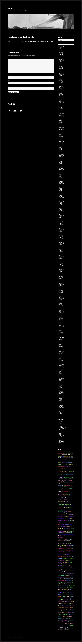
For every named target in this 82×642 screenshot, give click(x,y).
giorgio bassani (60, 494)
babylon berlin (62, 461)
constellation (61, 477)
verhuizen (59, 590)
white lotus (68, 623)
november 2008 (61, 295)
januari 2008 (61, 306)
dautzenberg (71, 478)
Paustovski (64, 545)
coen (58, 475)
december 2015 (61, 196)
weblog (65, 592)
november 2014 (61, 211)
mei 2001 (60, 400)
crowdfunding (60, 478)
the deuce (64, 572)
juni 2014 (60, 217)
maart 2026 (61, 52)
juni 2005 (60, 343)
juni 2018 (60, 161)
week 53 (61, 620)
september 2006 (61, 325)
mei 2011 (60, 259)
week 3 (59, 594)
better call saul (62, 464)
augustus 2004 (61, 354)
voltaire (67, 590)
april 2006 (60, 331)
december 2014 (61, 210)
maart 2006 (61, 332)
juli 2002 (60, 384)
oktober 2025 (61, 58)
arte (61, 459)
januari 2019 (61, 153)
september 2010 (61, 269)
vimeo (65, 590)
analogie (62, 456)
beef (62, 462)
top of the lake (61, 585)
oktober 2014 (61, 212)
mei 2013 (60, 232)
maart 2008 (61, 304)
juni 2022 (60, 105)
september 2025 (61, 59)
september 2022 (61, 101)
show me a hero (67, 556)
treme (66, 585)
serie (68, 554)
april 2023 (60, 93)
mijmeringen (60, 532)
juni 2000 (60, 413)
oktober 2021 (61, 114)
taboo (71, 562)
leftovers (65, 520)
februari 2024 (61, 81)
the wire (68, 580)
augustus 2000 (61, 411)
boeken (67, 469)
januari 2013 (61, 237)
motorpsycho (69, 532)
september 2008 (61, 297)
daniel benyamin (66, 478)
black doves (70, 464)
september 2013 (61, 228)
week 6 (72, 594)
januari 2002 (61, 391)
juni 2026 (60, 48)
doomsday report (70, 483)
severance (60, 556)
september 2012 (61, 242)
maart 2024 (61, 80)
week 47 (64, 616)
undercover (60, 589)
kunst (64, 516)
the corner (69, 570)
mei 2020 (60, 134)
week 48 (69, 616)
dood (66, 483)
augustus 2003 (61, 368)
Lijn (59, 430)
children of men (70, 473)
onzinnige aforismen (61, 541)
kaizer (70, 511)
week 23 (66, 603)
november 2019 (61, 141)
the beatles (68, 567)
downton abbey (68, 485)
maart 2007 (61, 318)
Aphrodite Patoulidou (66, 457)
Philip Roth (70, 545)
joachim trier (65, 508)
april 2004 (60, 359)
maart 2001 (61, 402)
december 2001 (61, 392)
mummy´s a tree (68, 535)
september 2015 (61, 200)
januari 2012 (61, 250)
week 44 (66, 614)
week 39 (60, 612)
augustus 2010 (61, 270)
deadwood (64, 482)
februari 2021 (61, 123)
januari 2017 (61, 181)
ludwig (71, 524)
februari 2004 (61, 361)
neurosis (64, 537)
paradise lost (65, 543)
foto (60, 491)
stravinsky (60, 562)
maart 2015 (61, 207)
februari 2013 (61, 236)
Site (8, 86)
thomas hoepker (64, 583)
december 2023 (61, 83)
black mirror (61, 466)
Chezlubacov (61, 423)
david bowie (60, 480)
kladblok (70, 513)
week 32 (60, 609)
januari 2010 (61, 278)
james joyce (66, 505)
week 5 (67, 594)
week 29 (61, 607)
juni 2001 (60, 399)
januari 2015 (61, 209)
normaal (64, 539)
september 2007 (61, 311)
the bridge (63, 570)
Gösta (69, 494)
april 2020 (60, 135)
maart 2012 (61, 248)
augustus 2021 (61, 116)
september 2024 (61, 73)
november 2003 (61, 365)
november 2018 (61, 155)
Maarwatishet (61, 432)
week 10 (72, 596)
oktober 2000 (61, 408)
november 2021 (61, 113)
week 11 (60, 598)
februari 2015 (61, 208)
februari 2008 (61, 305)
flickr (59, 491)
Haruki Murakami (65, 495)
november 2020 (61, 127)
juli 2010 (60, 271)
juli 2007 (60, 313)
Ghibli (71, 492)
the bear (63, 568)
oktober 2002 (61, 380)
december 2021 (61, 112)
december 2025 (61, 55)
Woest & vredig (61, 442)
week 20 (69, 601)
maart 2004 (61, 360)
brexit (67, 471)
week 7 (60, 596)
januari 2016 (61, 195)
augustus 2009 (61, 284)
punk (65, 546)
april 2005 (60, 345)
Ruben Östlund (63, 550)
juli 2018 (60, 160)
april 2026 (60, 51)
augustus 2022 (61, 102)
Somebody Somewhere (68, 558)
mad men (61, 528)
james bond (62, 505)
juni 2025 (60, 62)
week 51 (69, 618)
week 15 (61, 600)
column (67, 475)
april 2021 (60, 121)
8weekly (60, 421)
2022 (64, 451)
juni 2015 (60, 203)
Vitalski (60, 440)
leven (68, 522)
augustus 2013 (61, 229)
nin (71, 537)
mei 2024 (60, 78)
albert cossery (61, 453)
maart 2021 (61, 122)
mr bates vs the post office (69, 534)
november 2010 (61, 266)
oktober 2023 (61, 86)
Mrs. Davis (60, 535)
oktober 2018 (61, 156)
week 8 (64, 596)
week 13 (68, 598)
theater (59, 568)
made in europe (69, 526)
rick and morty (68, 548)
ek (66, 486)
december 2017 (61, 168)
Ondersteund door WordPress (16, 637)
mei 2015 (60, 204)
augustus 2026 (61, 46)
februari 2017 (61, 180)
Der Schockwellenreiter (63, 427)
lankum (71, 518)
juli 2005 (60, 341)
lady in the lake (66, 518)
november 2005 (61, 337)
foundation (64, 491)
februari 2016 (61, 194)
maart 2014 (61, 221)
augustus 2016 (61, 187)
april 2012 (60, 246)
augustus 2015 (61, 201)
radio (67, 546)
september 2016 (61, 185)
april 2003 (60, 373)
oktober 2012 (61, 241)
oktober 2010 (61, 268)
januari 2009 (61, 292)
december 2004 (61, 350)
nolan (62, 539)
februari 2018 (61, 166)
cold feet (64, 475)
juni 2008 (60, 300)
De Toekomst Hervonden (63, 425)
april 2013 (60, 234)
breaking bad (62, 471)
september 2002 (61, 381)
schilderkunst (64, 551)
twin (62, 587)
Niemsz (9, 41)
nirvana (59, 539)
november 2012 (61, 239)
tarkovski (60, 563)
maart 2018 (61, 164)
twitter (71, 587)
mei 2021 (60, 120)
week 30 (66, 607)
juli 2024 (60, 75)
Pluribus (62, 546)
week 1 (68, 592)
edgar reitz (63, 486)
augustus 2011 (61, 256)
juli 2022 (60, 103)
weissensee (65, 620)
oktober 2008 (61, 296)
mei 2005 (60, 344)
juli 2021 (60, 117)
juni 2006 (60, 329)
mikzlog (60, 433)
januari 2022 (61, 110)
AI (58, 453)
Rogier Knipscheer (62, 436)
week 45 (71, 614)
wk (66, 625)
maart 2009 (61, 290)
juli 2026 (60, 47)
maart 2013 (61, 235)
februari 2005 (61, 347)
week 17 (70, 599)
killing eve (66, 513)
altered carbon (66, 454)
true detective (71, 585)
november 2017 (61, 169)
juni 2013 (60, 231)
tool (58, 585)
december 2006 (61, 322)
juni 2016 (60, 189)
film (71, 489)
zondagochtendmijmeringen (63, 629)
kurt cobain (67, 516)
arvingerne (65, 459)
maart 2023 (61, 94)
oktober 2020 (61, 128)
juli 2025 (60, 61)
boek (64, 469)
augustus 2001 (61, 397)
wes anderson (62, 621)
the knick (60, 575)
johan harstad (70, 508)
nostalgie (68, 539)
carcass (70, 471)
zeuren (59, 628)
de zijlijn (60, 426)
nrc (71, 539)
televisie (60, 566)
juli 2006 (60, 327)
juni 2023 (60, 90)
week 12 (64, 598)
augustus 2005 (61, 340)
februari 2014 (61, 222)
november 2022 (61, 99)
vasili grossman (66, 589)
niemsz (10, 8)
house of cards (66, 501)
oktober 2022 (61, 100)
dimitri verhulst (60, 483)
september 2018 (61, 157)
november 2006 (61, 323)
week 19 (64, 601)
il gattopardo (60, 504)
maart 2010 (61, 276)
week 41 (69, 612)
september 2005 (61, 339)
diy (64, 483)
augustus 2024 (61, 74)
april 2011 (60, 261)
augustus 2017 (61, 173)
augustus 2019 (61, 144)
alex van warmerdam (67, 453)
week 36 (61, 611)
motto (59, 534)
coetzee (61, 475)
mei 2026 (60, 49)
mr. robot (62, 534)
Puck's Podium (61, 435)
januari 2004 (61, 363)
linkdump (63, 524)
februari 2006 (61, 333)
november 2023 (61, 85)
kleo (73, 513)
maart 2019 (61, 150)
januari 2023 (61, 96)
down (63, 485)
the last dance (66, 575)
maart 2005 (61, 346)
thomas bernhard (67, 582)
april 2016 (60, 191)
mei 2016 (60, 190)
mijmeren (72, 531)
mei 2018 (60, 162)
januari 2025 (61, 68)
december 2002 (61, 378)
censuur (72, 471)
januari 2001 (61, 405)
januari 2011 (61, 264)
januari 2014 (61, 223)
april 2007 (60, 317)
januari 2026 (61, 54)
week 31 (71, 607)
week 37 (66, 611)
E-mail (9, 80)
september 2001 (61, 395)
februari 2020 (61, 137)
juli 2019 (60, 146)
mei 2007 (60, 316)
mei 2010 (60, 273)
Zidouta (60, 443)
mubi (64, 535)
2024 (68, 451)
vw (63, 592)
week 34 (69, 609)
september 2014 (61, 214)
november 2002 (61, 379)
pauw (67, 545)
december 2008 (61, 293)
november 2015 (61, 197)
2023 (66, 451)
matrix (69, 528)
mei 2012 (60, 245)
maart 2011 (60, 262)
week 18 (60, 601)
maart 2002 (61, 388)
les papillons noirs (62, 522)
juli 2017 (60, 174)
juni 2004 (60, 357)
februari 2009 (61, 291)
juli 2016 (60, 188)
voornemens (71, 590)
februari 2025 (61, 67)
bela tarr (64, 462)
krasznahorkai (65, 514)
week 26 (64, 605)
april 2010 (60, 275)
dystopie (59, 486)
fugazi (69, 491)
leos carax (72, 520)
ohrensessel (60, 540)
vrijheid (61, 592)
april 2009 (60, 289)
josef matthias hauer (61, 510)
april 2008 (60, 303)
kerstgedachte (60, 513)
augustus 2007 (61, 312)
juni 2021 (60, 119)
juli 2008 (60, 299)
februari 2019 (61, 151)
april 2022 (60, 107)
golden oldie (65, 494)
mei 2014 (60, 218)
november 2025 (61, 56)
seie (67, 551)
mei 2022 (60, 106)
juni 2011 (60, 258)
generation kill (61, 492)
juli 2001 (60, 398)
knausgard (60, 514)
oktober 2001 (61, 394)
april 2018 (60, 163)
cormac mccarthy (68, 477)
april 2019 (60, 149)
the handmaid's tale (68, 573)
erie (71, 486)
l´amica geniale (63, 526)
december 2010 (61, 265)
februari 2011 (61, 263)
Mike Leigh (65, 532)
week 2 (72, 592)
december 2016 (61, 182)
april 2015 (60, 205)
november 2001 (61, 393)
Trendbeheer (61, 439)
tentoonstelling (67, 565)
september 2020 (61, 129)
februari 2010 (61, 277)
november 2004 (61, 351)
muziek (60, 537)
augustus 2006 (61, 326)
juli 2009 (60, 285)
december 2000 (61, 406)
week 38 (70, 611)
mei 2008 (60, 302)
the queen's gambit (68, 578)
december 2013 (61, 224)
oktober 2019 (61, 142)
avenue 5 (70, 459)
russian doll (68, 550)
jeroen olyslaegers (66, 507)
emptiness (68, 486)
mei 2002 (60, 386)
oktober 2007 (61, 310)
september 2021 (61, 115)
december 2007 (61, 307)
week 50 (64, 618)
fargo (66, 489)
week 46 (60, 616)
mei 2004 (60, 358)
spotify (59, 560)
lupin (59, 526)
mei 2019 (60, 148)
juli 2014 (60, 216)
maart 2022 (61, 108)
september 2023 (61, 87)
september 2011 (61, 255)
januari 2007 (61, 320)
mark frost (66, 528)
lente (69, 520)
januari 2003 (61, 377)
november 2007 (61, 309)
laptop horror (60, 520)
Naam (9, 75)
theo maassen (67, 577)
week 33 (64, 609)
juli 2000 (60, 412)
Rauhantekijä (61, 548)
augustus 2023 (61, 88)
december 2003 (61, 364)
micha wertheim (67, 531)
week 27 (69, 605)
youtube (71, 625)
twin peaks (66, 587)
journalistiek (72, 510)
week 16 (66, 600)
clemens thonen (71, 474)
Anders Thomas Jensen (68, 456)
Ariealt (60, 422)
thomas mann (70, 583)
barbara (68, 461)
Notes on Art (61, 434)
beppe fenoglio (69, 462)
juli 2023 (60, 89)
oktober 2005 (61, 338)
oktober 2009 (61, 282)
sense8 (64, 554)
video (63, 590)
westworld (67, 621)
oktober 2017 (61, 170)
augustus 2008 (61, 298)
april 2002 (60, 387)
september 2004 (61, 353)
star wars (62, 560)
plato (59, 546)
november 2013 (61, 225)
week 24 (70, 603)
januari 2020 (61, 139)
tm (73, 583)
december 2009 (61, 279)
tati (63, 563)
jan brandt (70, 505)
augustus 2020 (61, 130)
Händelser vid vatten (69, 503)
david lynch (66, 480)
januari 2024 (61, 82)
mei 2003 (60, 372)
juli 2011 (60, 257)
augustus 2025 (61, 60)
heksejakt (68, 498)
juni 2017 (60, 175)
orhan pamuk (68, 541)
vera (70, 589)
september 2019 (61, 143)
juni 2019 (60, 147)
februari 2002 (61, 390)
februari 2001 (61, 404)
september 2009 (61, 283)
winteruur (63, 625)
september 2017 (61, 171)
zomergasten (64, 628)
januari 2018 (61, 167)
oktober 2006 (61, 324)
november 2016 (61, 183)
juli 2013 (60, 230)
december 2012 (61, 238)
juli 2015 (60, 202)
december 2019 (61, 140)
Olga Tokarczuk (65, 540)
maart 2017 (61, 178)
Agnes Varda (71, 451)
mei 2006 (60, 330)
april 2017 (60, 177)
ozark (61, 543)
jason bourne (60, 507)
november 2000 (61, 407)
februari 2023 (61, 95)
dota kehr (60, 485)
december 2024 (61, 69)
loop (67, 524)
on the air (69, 540)
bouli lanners (71, 469)
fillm (68, 489)
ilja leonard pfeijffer (67, 504)
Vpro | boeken (61, 441)
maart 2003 (61, 374)
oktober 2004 (61, 352)
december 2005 (61, 336)
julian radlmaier (60, 511)
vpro (58, 592)
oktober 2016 (61, 184)
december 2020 (61, 126)
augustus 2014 (61, 215)
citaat (59, 474)
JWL (59, 429)
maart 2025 (61, 66)
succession (65, 562)
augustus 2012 (61, 243)
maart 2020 (61, 136)
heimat (63, 498)
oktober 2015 (61, 198)
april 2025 (60, 65)
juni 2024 (60, 76)
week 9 (68, 596)
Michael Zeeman (61, 531)
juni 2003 (60, 371)
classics (61, 474)
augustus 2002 (61, 383)
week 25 (60, 605)
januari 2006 (61, 334)
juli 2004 (60, 356)
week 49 (60, 618)
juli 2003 (60, 370)
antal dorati (60, 457)
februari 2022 (61, 109)
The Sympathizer (62, 580)
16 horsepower (60, 451)
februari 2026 (61, 53)
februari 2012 (61, 249)
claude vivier (65, 474)
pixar (73, 545)
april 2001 (60, 401)
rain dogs (70, 546)
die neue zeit (70, 482)
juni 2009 (60, 286)
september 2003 (61, 367)
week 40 (64, 612)
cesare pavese (60, 473)
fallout (63, 489)
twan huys (59, 587)
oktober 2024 (61, 72)
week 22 (61, 603)
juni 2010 (60, 272)
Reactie (10, 58)
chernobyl (65, 473)
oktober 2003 (61, 366)
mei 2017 (60, 176)
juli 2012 (60, 244)
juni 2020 (60, 133)
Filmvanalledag (61, 428)
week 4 (63, 594)
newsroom (68, 537)
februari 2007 (61, 319)
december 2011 (61, 251)
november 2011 (61, 252)
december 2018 (61, 154)
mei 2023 (60, 92)
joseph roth (67, 510)
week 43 (61, 614)
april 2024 (60, 79)
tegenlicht (69, 563)
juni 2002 (60, 385)
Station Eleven (67, 560)
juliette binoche (66, 511)
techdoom (65, 563)
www (68, 625)
